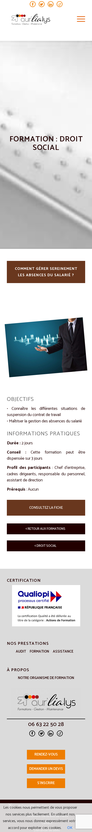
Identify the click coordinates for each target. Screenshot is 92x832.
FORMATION (39, 651)
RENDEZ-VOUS (46, 754)
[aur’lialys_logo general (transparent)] (38, 19)
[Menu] (78, 19)
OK (69, 828)
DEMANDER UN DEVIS (46, 769)
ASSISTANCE (63, 651)
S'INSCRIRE (46, 783)
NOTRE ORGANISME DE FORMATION (46, 678)
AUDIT (21, 651)
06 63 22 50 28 (46, 725)
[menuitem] (78, 19)
